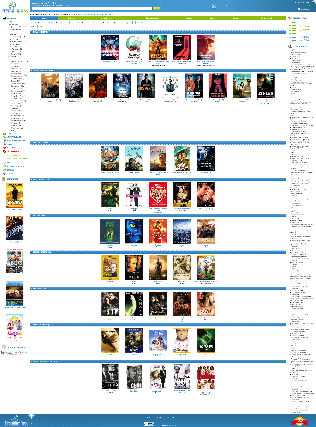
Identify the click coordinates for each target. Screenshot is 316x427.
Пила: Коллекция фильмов (299, 98)
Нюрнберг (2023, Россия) (299, 162)
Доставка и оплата (15, 166)
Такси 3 (293, 216)
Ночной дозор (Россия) (298, 80)
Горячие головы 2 (296, 387)
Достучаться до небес (15, 209)
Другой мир (295, 91)
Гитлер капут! (295, 339)
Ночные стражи (296, 412)
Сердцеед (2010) (158, 391)
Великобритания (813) (19, 42)
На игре (293, 154)
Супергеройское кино (297, 306)
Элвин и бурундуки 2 (297, 308)
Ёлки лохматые (295, 313)
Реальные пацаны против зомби (300, 164)
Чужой (134, 318)
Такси (293, 176)
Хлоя (206, 318)
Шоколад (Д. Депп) (206, 209)
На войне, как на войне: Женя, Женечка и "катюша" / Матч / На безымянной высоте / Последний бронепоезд (299, 142)
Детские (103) (16, 106)
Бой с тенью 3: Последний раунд (301, 226)
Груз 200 (294, 187)
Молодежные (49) (17, 116)
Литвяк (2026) (134, 172)
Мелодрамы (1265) (18, 74)
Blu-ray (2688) (13, 56)
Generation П (295, 288)
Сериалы (71, 18)
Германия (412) (17, 49)
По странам (12, 34)
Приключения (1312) (42, 252)
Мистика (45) (15, 123)
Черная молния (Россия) (298, 121)
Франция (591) (17, 44)
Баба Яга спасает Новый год (299, 380)
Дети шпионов (295, 218)
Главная (148, 417)
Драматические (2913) (43, 325)
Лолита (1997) (182, 354)
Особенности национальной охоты (301, 391)
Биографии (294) (17, 96)
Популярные (13, 24)
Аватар (134, 245)
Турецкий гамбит (296, 89)
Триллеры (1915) (40, 288)
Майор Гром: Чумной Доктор (300, 158)
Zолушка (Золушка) (297, 228)
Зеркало (134, 354)
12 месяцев (294, 389)
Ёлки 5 (293, 310)
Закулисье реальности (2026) (50, 100)
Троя (206, 245)
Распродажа (13, 151)
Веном (293, 341)
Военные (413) (16, 93)
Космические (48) (17, 118)
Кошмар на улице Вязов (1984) (300, 181)
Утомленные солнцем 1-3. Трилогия (302, 71)
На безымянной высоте (298, 75)
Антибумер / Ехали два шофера (300, 100)
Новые (10, 22)
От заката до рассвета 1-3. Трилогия (302, 172)
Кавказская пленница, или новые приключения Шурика (300, 241)
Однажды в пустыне (297, 262)
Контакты (11, 174)
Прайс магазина (14, 156)
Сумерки (110, 318)
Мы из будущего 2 (296, 207)
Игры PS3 (11, 144)
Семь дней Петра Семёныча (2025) (158, 173)
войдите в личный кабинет (87, 14)
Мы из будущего (296, 212)
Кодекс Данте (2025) (74, 100)
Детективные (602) (17, 86)
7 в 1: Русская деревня (298, 170)
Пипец (110, 209)
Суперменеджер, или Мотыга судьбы (302, 393)
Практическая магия (182, 209)
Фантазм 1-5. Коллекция (298, 352)
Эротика (11, 148)
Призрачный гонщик (297, 348)
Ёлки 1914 (294, 78)
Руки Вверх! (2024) (110, 61)
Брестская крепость (297, 406)
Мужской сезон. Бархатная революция (302, 224)
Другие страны (17, 51)
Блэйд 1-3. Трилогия (297, 335)
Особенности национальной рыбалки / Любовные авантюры (302, 299)
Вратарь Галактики (297, 321)
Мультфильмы (106, 18)
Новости (213, 18)
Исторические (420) (18, 91)
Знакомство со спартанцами (299, 123)
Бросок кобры (15, 242)
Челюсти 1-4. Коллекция (298, 350)
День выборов (295, 203)
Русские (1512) (16, 54)
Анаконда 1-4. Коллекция (298, 254)
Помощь (11, 170)
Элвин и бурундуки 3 (297, 214)
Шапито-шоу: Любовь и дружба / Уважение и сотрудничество (300, 102)
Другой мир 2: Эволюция (298, 52)
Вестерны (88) (16, 111)
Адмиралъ (294, 378)
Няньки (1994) (295, 56)
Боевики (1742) (39, 216)
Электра (158, 245)
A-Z (32, 26)
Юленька (158, 318)
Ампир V (294, 195)
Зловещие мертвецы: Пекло (98, 100)
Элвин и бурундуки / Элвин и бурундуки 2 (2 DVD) (299, 147)
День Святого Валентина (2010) (158, 210)
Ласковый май (295, 62)
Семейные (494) (16, 88)
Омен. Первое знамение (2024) (182, 61)
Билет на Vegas (295, 317)
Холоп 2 (293, 150)
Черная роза (295, 95)
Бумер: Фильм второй (297, 205)
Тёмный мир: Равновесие (298, 346)
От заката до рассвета (297, 252)
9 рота (293, 93)
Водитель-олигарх (296, 248)
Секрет (110, 354)
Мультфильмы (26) (17, 128)
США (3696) (16, 39)
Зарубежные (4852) (18, 37)
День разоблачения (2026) (122, 100)
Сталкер (110, 281)
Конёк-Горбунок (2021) (298, 127)
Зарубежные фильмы (43, 70)
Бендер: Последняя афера (298, 331)
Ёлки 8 (293, 250)
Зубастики (294, 50)
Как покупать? (266, 18)
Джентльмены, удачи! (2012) (300, 401)
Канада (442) (16, 46)
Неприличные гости (297, 327)
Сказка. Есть (295, 174)
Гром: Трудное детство (298, 292)
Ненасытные (295, 399)
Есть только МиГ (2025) (182, 172)
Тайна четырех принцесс (298, 131)
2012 (182, 245)
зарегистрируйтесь (106, 14)
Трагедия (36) (16, 125)
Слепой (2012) (110, 391)
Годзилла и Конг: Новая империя (206, 62)
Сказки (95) (15, 108)
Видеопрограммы (152, 18)
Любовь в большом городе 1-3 (300, 256)
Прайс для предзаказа (17, 158)
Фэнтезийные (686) (18, 83)
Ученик (293, 266)
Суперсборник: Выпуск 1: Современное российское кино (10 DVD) (300, 83)
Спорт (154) (15, 103)
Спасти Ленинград (296, 220)
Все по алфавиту (14, 32)
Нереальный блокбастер (298, 284)
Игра (134, 281)
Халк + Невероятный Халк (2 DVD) (301, 370)
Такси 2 (293, 382)
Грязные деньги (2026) (242, 100)
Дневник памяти (158, 354)
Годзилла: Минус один (134, 61)
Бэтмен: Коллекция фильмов (299, 137)
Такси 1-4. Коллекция (297, 290)
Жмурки (293, 197)
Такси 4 (293, 58)
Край (15, 275)
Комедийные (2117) (41, 179)
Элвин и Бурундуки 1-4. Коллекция (301, 282)
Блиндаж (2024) (296, 185)
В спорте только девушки (298, 376)
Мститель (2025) (146, 100)
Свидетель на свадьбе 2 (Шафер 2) (206, 392)
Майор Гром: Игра (297, 222)
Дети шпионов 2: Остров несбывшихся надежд (298, 108)
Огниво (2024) (295, 191)
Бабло (293, 105)
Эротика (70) (15, 113)
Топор (293, 368)
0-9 (41, 26)
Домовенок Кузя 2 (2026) (110, 172)
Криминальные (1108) (19, 76)
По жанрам (12, 59)
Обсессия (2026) (218, 100)
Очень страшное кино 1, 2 (299, 286)
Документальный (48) (18, 120)
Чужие (110, 245)
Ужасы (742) (15, 81)
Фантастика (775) (17, 79)
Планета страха (296, 60)
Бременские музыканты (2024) (300, 410)
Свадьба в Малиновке (297, 156)
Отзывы (189, 18)
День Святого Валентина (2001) (182, 319)
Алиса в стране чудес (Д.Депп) (206, 281)
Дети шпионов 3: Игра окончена (301, 296)
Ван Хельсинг (295, 129)
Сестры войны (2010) (182, 390)
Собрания (11, 130)
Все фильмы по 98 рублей (17, 27)
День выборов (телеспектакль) (300, 329)
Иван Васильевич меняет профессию (302, 125)
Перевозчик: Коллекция (298, 273)
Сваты (14, 340)
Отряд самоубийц (296, 193)
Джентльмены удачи (297, 319)
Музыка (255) (16, 98)
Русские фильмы (41, 143)
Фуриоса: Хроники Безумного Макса (158, 62)
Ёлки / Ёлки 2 (295, 343)
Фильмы (44, 18)
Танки (293, 268)
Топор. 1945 (295, 372)
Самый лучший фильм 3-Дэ (299, 408)
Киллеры (134, 209)
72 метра (294, 246)
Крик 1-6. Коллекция (297, 304)
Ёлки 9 (293, 115)
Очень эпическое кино (298, 395)
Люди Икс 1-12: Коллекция (299, 189)
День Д (293, 234)
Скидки (235, 18)
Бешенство (294, 374)
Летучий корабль (296, 385)
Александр (182, 281)
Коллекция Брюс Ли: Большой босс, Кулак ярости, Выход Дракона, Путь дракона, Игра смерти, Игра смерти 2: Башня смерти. (301, 277)
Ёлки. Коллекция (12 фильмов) (300, 397)
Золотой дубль (206, 172)
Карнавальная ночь (297, 160)
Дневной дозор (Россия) (298, 244)
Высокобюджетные (14, 29)
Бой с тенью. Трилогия (298, 302)
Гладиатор (158, 281)
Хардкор (293, 87)
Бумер (293, 210)
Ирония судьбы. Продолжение (15, 307)
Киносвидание (295, 54)
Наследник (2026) (170, 100)
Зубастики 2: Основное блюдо (300, 179)
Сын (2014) (134, 391)
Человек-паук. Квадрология (299, 183)
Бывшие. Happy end (297, 270)
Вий (292, 152)
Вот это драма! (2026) (194, 100)
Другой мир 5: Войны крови (299, 337)
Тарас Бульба (295, 294)
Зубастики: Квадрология (298, 73)
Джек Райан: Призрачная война (266, 101)
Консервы (294, 264)
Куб (206, 354)
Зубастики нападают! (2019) (299, 315)
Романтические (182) (18, 101)
